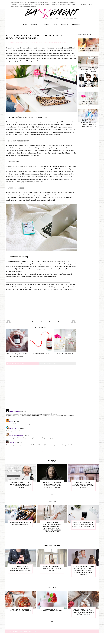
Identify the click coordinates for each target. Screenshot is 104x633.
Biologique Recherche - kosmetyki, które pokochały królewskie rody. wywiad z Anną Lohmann (83, 485)
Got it (91, 4)
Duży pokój (35, 25)
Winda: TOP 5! (88, 83)
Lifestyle (46, 42)
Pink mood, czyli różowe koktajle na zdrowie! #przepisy (52, 610)
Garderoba (76, 25)
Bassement (21, 631)
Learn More (84, 4)
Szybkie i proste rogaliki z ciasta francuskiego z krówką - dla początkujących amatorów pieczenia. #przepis (83, 611)
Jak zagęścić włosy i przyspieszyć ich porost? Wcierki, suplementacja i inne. (20, 568)
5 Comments (29, 42)
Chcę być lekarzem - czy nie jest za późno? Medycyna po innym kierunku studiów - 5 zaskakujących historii (88, 122)
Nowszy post (8, 452)
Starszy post (72, 452)
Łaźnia (55, 25)
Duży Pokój (39, 42)
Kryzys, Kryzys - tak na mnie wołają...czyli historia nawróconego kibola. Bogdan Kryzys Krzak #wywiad (52, 485)
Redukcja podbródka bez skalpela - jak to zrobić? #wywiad (52, 568)
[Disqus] (41, 386)
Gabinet (46, 25)
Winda (25, 25)
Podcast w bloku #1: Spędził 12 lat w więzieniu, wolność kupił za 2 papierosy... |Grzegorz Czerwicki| (20, 485)
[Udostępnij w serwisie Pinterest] (58, 321)
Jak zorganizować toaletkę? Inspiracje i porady (88, 103)
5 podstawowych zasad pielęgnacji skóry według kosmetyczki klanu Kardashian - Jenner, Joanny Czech (88, 69)
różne (59, 42)
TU (41, 145)
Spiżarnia (64, 25)
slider (64, 42)
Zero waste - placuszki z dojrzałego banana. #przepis (20, 610)
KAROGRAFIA (33, 631)
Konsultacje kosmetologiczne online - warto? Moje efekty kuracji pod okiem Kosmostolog (83, 524)
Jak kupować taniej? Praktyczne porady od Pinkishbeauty (20, 523)
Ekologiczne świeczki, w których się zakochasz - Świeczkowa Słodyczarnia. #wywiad (17, 355)
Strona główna (41, 452)
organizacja (53, 42)
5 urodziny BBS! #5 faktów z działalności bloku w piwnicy (88, 50)
